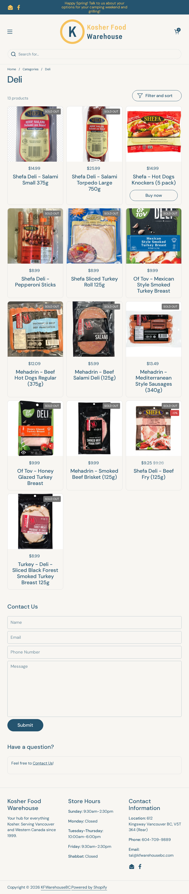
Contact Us (43, 763)
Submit (25, 725)
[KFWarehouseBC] (93, 31)
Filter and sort (159, 95)
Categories (30, 69)
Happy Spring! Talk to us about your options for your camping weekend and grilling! (94, 7)
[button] (177, 32)
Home (11, 69)
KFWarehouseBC (56, 887)
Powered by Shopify (89, 887)
